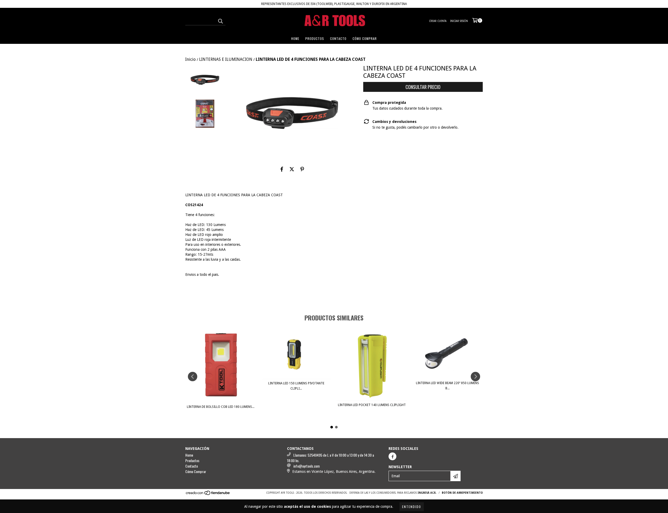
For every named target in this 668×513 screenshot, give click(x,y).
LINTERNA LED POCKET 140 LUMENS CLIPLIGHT (372, 405)
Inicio (190, 59)
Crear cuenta (437, 21)
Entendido (411, 506)
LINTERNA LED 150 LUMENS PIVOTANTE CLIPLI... (296, 385)
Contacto (338, 38)
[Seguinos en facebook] (392, 456)
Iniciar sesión (459, 21)
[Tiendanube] (208, 494)
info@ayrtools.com (306, 466)
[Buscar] (220, 20)
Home (295, 38)
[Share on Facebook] (282, 169)
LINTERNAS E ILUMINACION (225, 59)
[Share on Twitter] (291, 169)
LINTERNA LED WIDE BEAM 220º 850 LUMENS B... (447, 385)
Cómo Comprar (365, 38)
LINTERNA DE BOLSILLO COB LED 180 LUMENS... (220, 407)
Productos (314, 38)
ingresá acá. (427, 492)
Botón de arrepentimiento (462, 492)
